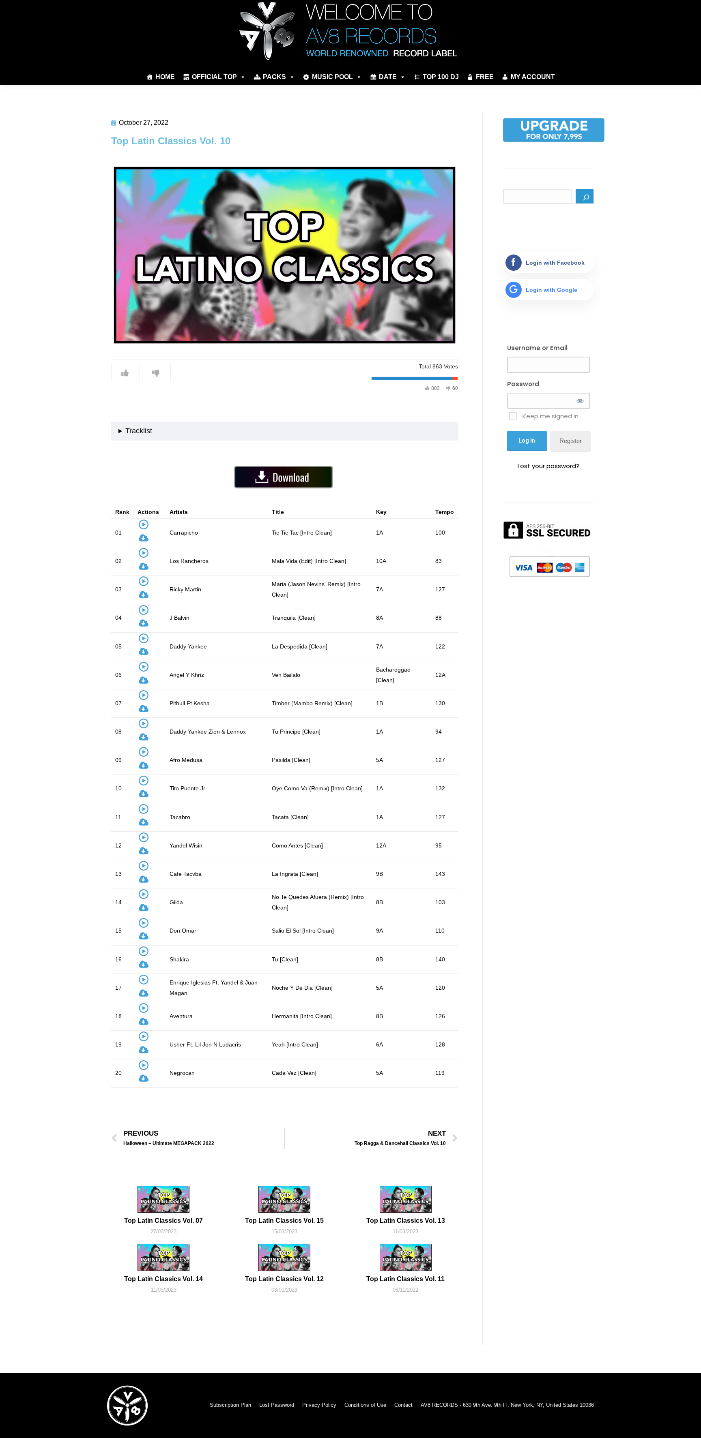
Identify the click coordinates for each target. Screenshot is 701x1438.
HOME (165, 76)
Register (570, 440)
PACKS (274, 76)
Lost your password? (548, 466)
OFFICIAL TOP (214, 76)
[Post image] (163, 1199)
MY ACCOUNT (533, 76)
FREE (485, 76)
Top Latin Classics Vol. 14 (163, 1278)
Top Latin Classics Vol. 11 (405, 1278)
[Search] (584, 196)
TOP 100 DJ (441, 76)
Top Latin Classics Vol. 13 (405, 1220)
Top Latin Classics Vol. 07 (163, 1220)
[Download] (143, 539)
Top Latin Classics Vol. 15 (284, 1220)
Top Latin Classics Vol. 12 (284, 1278)
